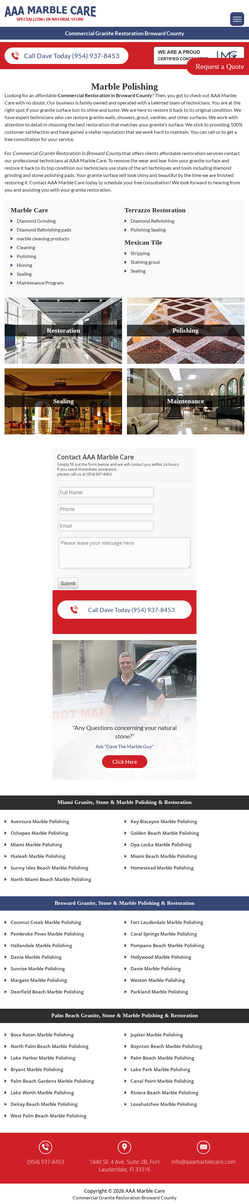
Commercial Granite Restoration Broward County (124, 1197)
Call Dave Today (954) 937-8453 (71, 55)
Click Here (124, 761)
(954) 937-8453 (45, 1161)
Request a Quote (220, 66)
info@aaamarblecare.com (204, 1161)
